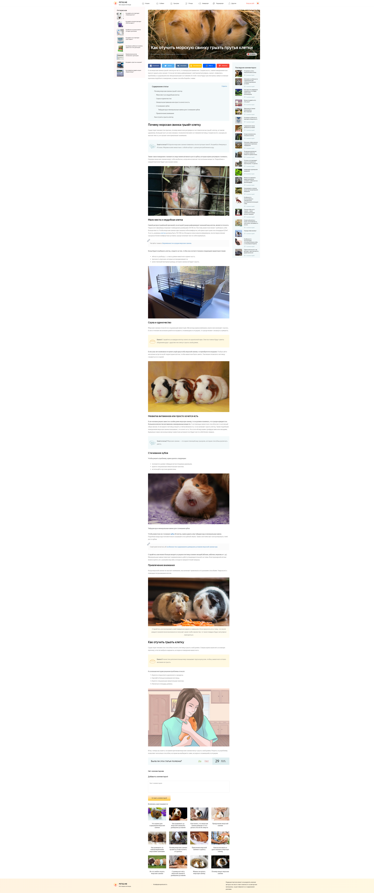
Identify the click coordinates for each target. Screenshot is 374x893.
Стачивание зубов (162, 106)
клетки (163, 233)
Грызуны (163, 54)
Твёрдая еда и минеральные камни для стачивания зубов (179, 110)
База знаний (156, 54)
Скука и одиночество (164, 99)
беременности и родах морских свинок (176, 243)
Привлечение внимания (165, 113)
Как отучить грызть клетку (163, 117)
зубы (172, 534)
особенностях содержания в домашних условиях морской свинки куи (192, 547)
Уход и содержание (181, 54)
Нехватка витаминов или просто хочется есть (173, 102)
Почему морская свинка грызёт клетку (168, 91)
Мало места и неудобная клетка (167, 95)
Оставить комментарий (159, 798)
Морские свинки (170, 54)
